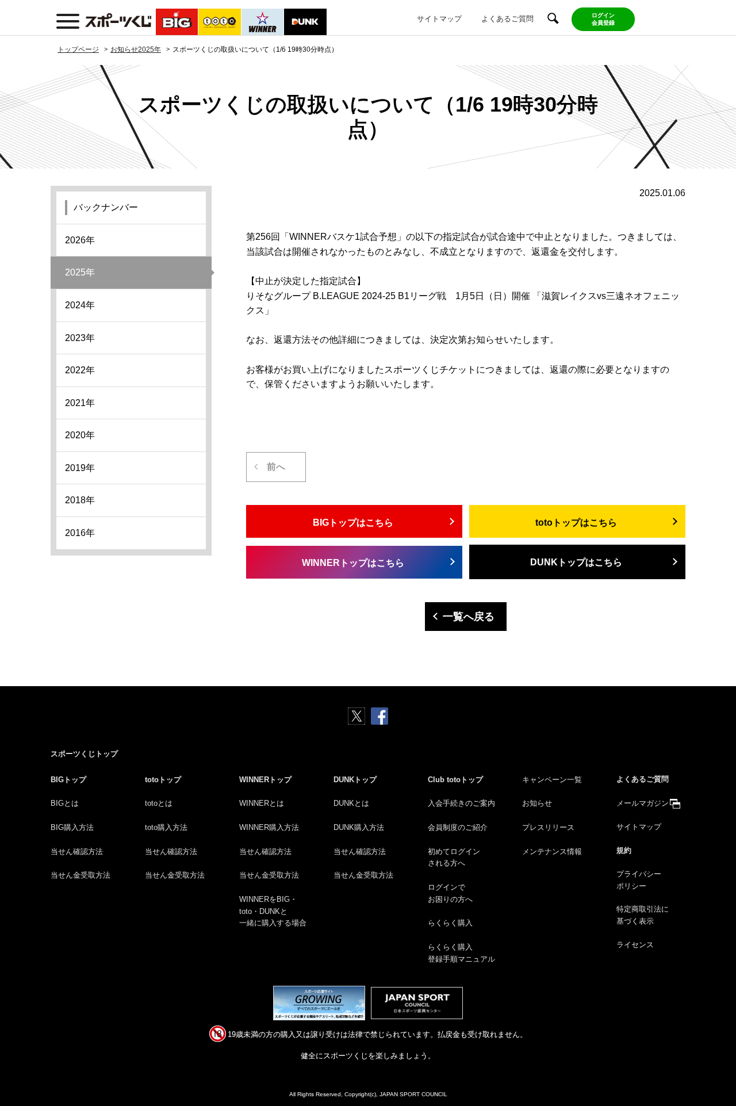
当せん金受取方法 (80, 875)
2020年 (80, 435)
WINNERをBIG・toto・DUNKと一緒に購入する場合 (272, 911)
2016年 (80, 533)
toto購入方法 (166, 827)
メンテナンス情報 (552, 851)
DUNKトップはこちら (576, 562)
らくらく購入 (450, 923)
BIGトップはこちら (353, 522)
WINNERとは (261, 803)
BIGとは (65, 803)
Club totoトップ (455, 779)
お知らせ (537, 803)
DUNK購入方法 (359, 827)
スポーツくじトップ (84, 753)
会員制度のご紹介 (458, 827)
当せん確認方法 (77, 851)
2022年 (80, 370)
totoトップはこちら (576, 522)
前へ (276, 467)
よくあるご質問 (507, 18)
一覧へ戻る (468, 616)
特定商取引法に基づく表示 (642, 915)
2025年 (80, 272)
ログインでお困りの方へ (450, 893)
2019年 (80, 468)
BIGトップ (68, 779)
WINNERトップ (265, 779)
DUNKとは (351, 803)
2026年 (80, 240)
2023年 (80, 338)
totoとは (158, 803)
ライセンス (635, 944)
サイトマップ (439, 18)
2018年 (80, 500)
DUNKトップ (355, 779)
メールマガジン (642, 803)
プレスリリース (548, 827)
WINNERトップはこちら (353, 563)
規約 (623, 850)
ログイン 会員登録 (603, 19)
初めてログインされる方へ (454, 857)
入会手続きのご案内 (461, 803)
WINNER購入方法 (269, 827)
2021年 (80, 403)
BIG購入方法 (72, 827)
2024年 (80, 305)
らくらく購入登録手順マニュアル (461, 953)
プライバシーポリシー (638, 880)
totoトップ (163, 779)
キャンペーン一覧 (552, 779)
